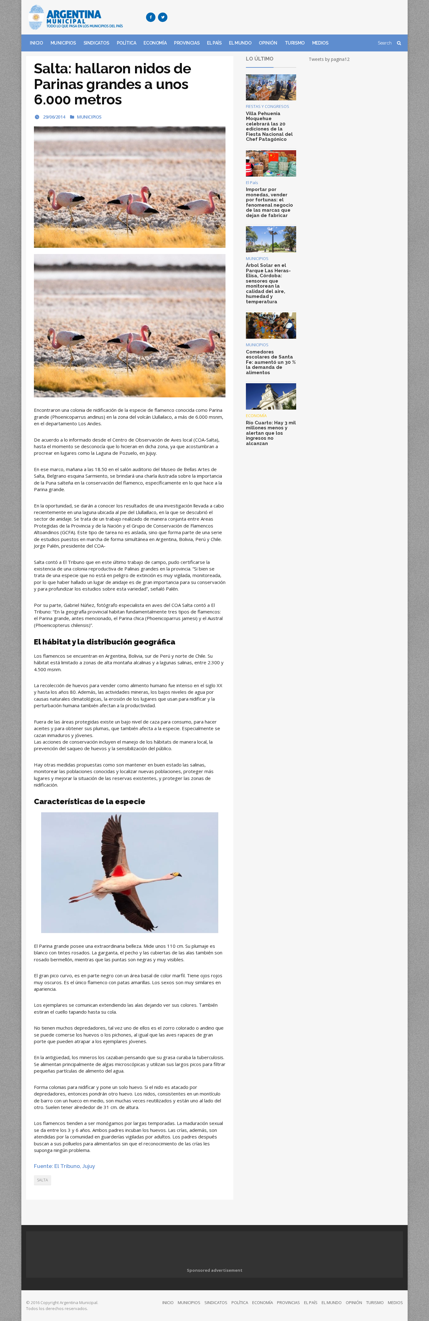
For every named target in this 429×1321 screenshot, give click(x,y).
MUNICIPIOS (63, 42)
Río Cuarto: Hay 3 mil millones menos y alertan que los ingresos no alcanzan (271, 433)
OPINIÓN (268, 42)
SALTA (42, 1180)
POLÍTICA (126, 42)
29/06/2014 (53, 117)
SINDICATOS (96, 42)
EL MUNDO (240, 42)
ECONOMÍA (155, 42)
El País (252, 182)
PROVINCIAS (186, 42)
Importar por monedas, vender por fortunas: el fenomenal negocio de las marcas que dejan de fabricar (269, 202)
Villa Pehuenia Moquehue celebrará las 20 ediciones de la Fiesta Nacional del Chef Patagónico (269, 126)
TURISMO (295, 42)
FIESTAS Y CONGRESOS (267, 106)
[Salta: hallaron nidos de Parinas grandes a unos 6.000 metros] (129, 187)
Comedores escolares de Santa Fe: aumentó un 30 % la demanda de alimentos (271, 362)
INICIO (36, 42)
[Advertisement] (288, 17)
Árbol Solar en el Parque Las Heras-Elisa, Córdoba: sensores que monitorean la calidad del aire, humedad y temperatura (268, 284)
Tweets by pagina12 (329, 59)
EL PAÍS (214, 42)
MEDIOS (320, 42)
